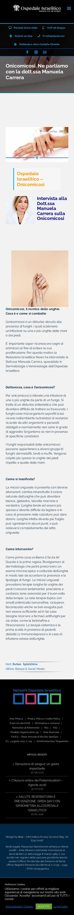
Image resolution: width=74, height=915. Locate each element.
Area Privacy (16, 718)
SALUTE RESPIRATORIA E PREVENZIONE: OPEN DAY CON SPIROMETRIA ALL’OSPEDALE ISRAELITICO (37, 803)
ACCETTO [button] (44, 906)
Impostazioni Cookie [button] (19, 906)
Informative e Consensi (47, 723)
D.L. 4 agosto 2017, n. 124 (19, 741)
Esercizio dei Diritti (20, 723)
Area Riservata (51, 732)
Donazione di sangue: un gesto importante (37, 766)
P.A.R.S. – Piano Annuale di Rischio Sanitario (34, 736)
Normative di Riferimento (26, 727)
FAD (55, 727)
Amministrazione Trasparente (52, 741)
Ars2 (20, 836)
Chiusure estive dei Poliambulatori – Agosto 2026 (37, 783)
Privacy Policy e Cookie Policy (44, 718)
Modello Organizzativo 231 (24, 732)
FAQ (46, 727)
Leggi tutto (60, 906)
